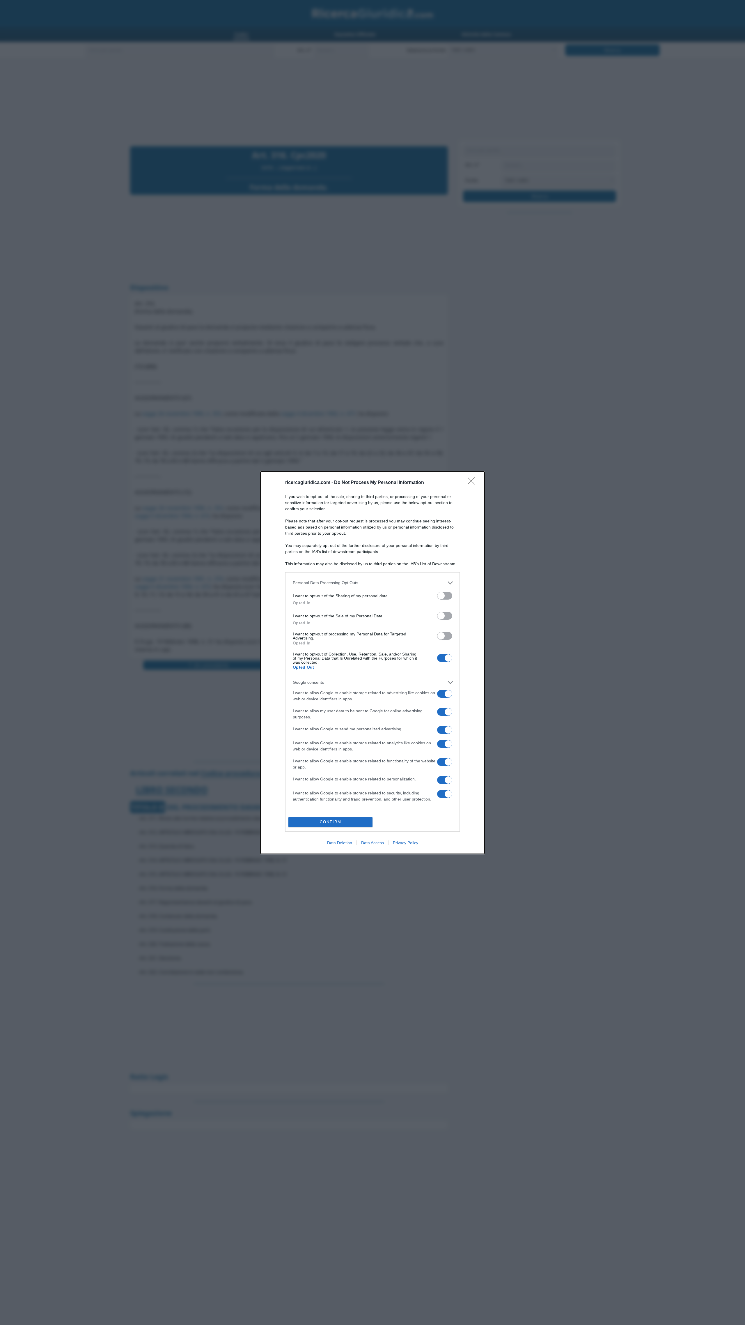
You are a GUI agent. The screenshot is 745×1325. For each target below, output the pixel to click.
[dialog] (372, 662)
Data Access (372, 842)
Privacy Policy (405, 842)
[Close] (473, 482)
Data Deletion (339, 842)
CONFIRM (330, 822)
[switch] (444, 596)
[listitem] (372, 583)
